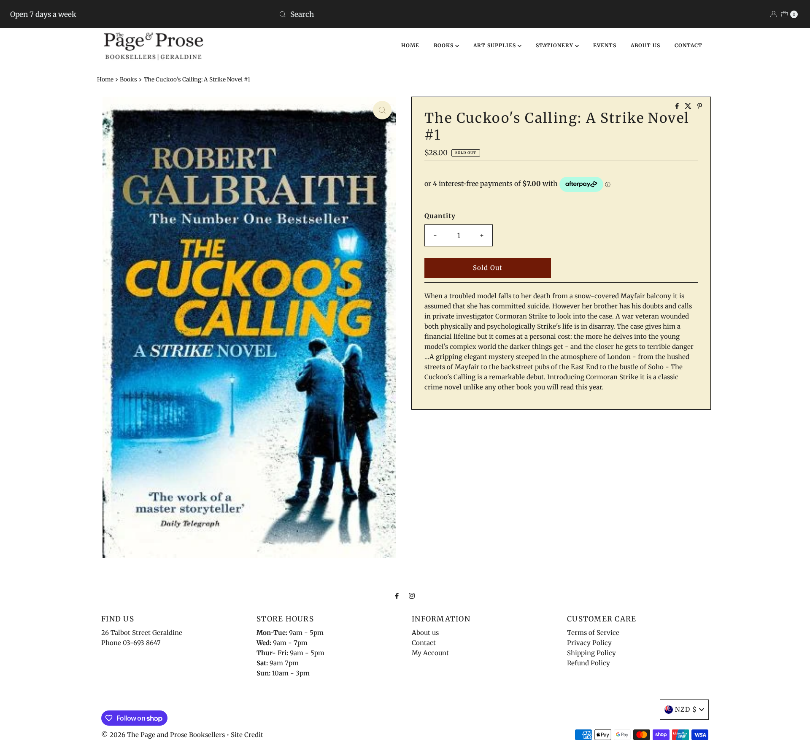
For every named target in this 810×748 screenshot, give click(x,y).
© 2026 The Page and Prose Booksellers (163, 735)
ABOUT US (645, 45)
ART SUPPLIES (495, 45)
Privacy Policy (589, 643)
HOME (410, 45)
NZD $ (686, 709)
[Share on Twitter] (689, 106)
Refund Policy (588, 663)
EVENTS (604, 45)
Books (128, 79)
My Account (430, 653)
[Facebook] (397, 595)
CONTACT (688, 45)
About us (425, 633)
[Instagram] (412, 595)
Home (105, 79)
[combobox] (404, 14)
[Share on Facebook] (677, 106)
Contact (424, 643)
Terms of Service (593, 633)
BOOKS (444, 45)
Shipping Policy (591, 653)
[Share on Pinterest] (699, 106)
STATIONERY (555, 45)
